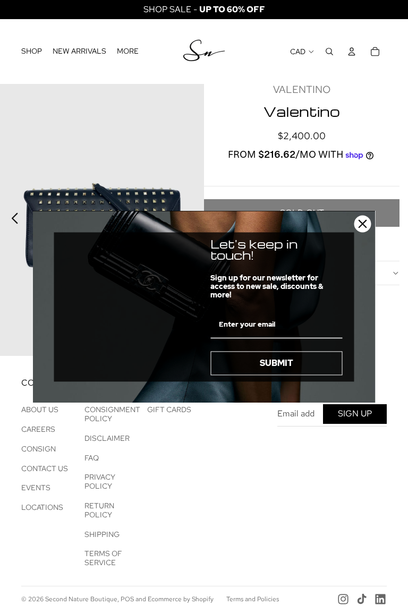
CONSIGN (38, 449)
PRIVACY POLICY (99, 481)
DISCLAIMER (107, 438)
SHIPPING (102, 534)
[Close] (363, 223)
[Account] (351, 51)
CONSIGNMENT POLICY (112, 414)
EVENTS (35, 487)
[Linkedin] (380, 599)
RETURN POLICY (99, 510)
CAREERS (38, 429)
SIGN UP (355, 413)
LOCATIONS (42, 507)
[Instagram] (343, 599)
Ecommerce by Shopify (181, 599)
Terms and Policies (252, 599)
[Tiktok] (361, 599)
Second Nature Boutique (81, 599)
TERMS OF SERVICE (103, 558)
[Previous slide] (12, 220)
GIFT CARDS (169, 409)
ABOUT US (39, 409)
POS (127, 599)
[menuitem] (128, 51)
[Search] (329, 51)
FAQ (91, 458)
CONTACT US (44, 468)
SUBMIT (276, 363)
